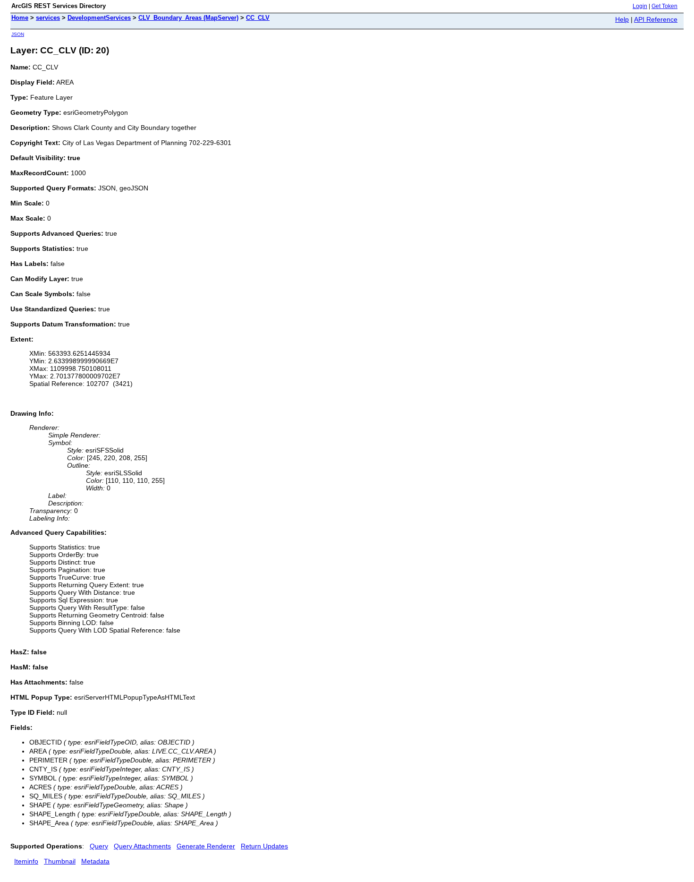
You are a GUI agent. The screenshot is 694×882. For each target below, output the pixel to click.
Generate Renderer (206, 846)
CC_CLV (258, 17)
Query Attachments (142, 846)
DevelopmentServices (99, 17)
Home (19, 17)
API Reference (655, 19)
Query (99, 846)
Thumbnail (60, 861)
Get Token (664, 6)
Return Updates (264, 846)
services (48, 17)
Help (622, 19)
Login (640, 6)
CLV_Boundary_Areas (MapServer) (188, 17)
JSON (17, 34)
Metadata (95, 861)
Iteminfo (26, 861)
